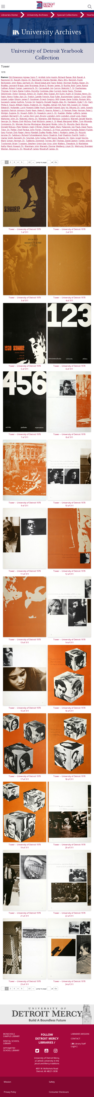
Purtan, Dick (11, 132)
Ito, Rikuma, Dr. (73, 107)
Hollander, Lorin (17, 107)
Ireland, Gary (59, 107)
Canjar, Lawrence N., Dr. (27, 88)
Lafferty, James (80, 113)
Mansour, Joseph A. (61, 118)
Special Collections (67, 14)
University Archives (37, 14)
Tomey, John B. (85, 140)
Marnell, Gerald (78, 118)
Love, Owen (81, 116)
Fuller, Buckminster (64, 96)
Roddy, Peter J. (52, 132)
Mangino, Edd (45, 118)
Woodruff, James (31, 149)
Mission (7, 1081)
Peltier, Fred (16, 129)
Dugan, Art (54, 93)
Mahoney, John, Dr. (10, 118)
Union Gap (41, 143)
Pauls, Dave (80, 127)
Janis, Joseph (87, 107)
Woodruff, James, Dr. (49, 149)
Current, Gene (60, 91)
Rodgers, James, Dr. (69, 132)
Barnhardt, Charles (40, 80)
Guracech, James (8, 102)
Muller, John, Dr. (58, 124)
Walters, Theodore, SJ (68, 143)
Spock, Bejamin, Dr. (60, 138)
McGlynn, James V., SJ (46, 121)
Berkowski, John (8, 82)
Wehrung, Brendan (84, 146)
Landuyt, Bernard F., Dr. (12, 116)
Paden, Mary (55, 127)
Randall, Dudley (38, 132)
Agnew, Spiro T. (30, 77)
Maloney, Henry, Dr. (28, 118)
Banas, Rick (71, 77)
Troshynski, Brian (9, 143)
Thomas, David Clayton (66, 140)
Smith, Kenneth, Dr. (16, 138)
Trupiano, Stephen (27, 143)
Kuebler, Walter (65, 113)
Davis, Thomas (74, 91)
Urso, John (52, 143)
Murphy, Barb (73, 124)
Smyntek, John (33, 138)
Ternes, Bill (50, 140)
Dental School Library (11, 1042)
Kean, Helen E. (38, 110)
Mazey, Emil (17, 121)
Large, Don (28, 116)
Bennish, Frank (75, 80)
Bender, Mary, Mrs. (59, 80)
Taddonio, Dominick (35, 140)
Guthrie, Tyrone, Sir (26, 102)
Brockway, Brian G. (38, 85)
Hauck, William (15, 104)
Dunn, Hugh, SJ (66, 93)
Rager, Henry (24, 132)
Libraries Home (9, 14)
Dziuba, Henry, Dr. (82, 93)
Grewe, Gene (65, 99)
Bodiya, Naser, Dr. (80, 82)
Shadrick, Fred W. (70, 135)
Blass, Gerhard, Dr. (25, 82)
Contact (75, 1039)
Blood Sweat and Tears (45, 82)
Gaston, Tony (80, 96)
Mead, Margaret (64, 121)
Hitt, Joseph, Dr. (74, 104)
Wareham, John (32, 146)
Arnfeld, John (44, 77)
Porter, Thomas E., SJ (44, 129)
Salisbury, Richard (20, 135)
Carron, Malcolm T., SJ (64, 88)
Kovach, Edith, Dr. (28, 113)
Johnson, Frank (24, 110)
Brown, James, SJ (55, 85)
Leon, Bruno (40, 116)
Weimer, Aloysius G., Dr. (12, 149)
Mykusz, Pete (14, 127)
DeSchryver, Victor (9, 93)
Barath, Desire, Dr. (22, 80)
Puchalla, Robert (77, 129)
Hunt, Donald (46, 107)
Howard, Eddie (32, 107)
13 (29, 162)
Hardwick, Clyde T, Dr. (77, 102)
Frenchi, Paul (48, 96)
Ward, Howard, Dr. (15, 146)
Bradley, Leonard (9, 85)
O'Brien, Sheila (42, 127)
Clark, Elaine (17, 91)
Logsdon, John (53, 116)
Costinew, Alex (46, 91)
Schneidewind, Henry (38, 135)
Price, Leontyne (62, 129)
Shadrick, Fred (55, 135)
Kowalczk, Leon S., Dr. (47, 113)
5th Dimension (15, 77)
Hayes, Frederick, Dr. (32, 104)
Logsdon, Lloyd (68, 116)
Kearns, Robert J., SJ (55, 110)
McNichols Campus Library (11, 1035)
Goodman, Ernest (38, 99)
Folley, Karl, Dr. (20, 96)
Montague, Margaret (41, 124)
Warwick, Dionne (47, 146)
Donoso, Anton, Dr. (27, 93)
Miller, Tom (78, 121)
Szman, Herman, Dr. (16, 140)
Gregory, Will (53, 99)
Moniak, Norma (23, 124)
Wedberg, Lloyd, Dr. (65, 146)
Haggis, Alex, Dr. (59, 102)
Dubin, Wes (42, 93)
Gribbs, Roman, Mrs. (81, 99)
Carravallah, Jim (46, 88)
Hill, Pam (62, 104)
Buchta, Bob (69, 85)
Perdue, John (28, 129)
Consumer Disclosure (59, 1092)
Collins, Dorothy (31, 91)
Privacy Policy (10, 1092)
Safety (52, 1081)
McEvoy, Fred (30, 121)
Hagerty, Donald (43, 102)
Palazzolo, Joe (68, 127)
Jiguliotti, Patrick (8, 110)
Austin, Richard (58, 77)
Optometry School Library (11, 1049)
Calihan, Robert (8, 88)
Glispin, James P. (21, 99)
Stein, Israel (75, 138)
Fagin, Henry (7, 96)
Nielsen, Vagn (28, 127)
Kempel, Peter (70, 110)
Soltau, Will (45, 138)
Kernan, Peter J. (85, 110)
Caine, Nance (82, 85)
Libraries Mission (80, 1034)
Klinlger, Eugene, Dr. (10, 113)
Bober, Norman (64, 82)
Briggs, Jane (23, 85)
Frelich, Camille (34, 96)
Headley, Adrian (50, 104)
